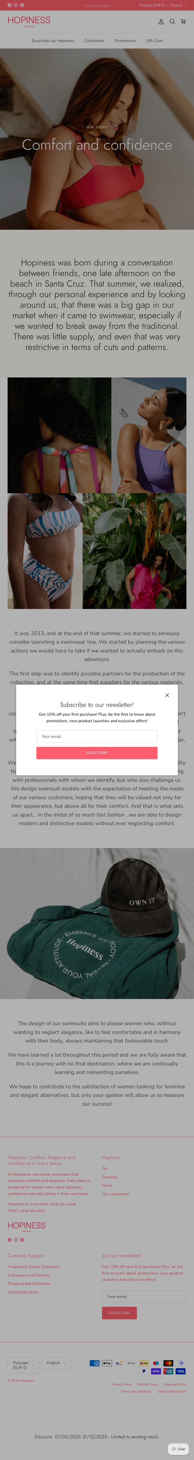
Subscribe (97, 752)
